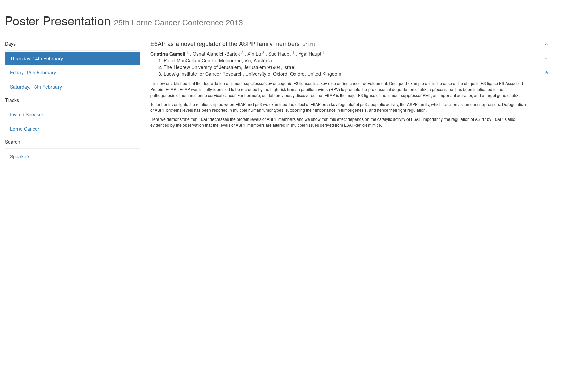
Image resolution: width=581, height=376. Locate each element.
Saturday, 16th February (36, 86)
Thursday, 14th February (36, 58)
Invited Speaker (26, 114)
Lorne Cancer (24, 128)
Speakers (20, 156)
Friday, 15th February (33, 72)
